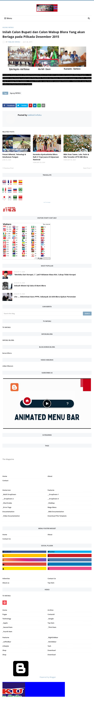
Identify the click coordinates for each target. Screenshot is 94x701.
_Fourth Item (7, 631)
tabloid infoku (14, 42)
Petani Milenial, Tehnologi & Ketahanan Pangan (14, 155)
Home (4, 476)
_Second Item (7, 627)
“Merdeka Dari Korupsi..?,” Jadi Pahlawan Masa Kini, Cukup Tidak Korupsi (45, 274)
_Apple (5, 623)
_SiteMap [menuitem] (51, 503)
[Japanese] (4, 200)
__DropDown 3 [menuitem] (53, 499)
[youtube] (24, 564)
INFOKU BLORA (8, 340)
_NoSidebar (52, 642)
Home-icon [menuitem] (6, 490)
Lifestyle (5, 646)
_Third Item (52, 627)
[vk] (70, 559)
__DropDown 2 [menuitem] (8, 499)
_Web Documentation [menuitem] (56, 511)
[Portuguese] (21, 192)
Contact (5, 480)
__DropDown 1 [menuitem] (53, 494)
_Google (51, 619)
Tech (49, 646)
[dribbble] (70, 568)
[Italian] (4, 192)
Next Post (86, 168)
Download (52, 650)
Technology (6, 619)
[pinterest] (70, 522)
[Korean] (10, 200)
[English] (4, 184)
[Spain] (21, 184)
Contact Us (6, 539)
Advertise (6, 578)
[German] (15, 184)
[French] (10, 184)
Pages (4, 614)
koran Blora (7, 353)
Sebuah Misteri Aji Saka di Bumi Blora (30, 285)
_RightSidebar (53, 637)
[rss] (24, 555)
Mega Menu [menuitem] (52, 507)
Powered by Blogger (47, 677)
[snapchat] (24, 568)
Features (5, 637)
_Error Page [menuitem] (6, 507)
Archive (50, 610)
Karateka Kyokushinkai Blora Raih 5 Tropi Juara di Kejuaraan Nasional (46, 157)
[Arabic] (15, 200)
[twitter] (70, 552)
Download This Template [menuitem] (57, 516)
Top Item (51, 583)
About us (5, 583)
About (50, 476)
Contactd (51, 614)
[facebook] (24, 552)
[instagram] (24, 522)
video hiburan (7, 366)
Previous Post (9, 168)
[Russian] (15, 192)
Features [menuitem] (51, 490)
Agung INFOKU (8, 27)
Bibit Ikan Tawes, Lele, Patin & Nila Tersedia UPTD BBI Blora (76, 155)
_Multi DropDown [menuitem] (9, 494)
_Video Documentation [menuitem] (11, 516)
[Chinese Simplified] (21, 200)
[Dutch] (10, 192)
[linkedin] (70, 564)
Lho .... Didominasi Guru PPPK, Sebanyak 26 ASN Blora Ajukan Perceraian (45, 297)
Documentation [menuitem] (8, 511)
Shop (4, 650)
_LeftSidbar (6, 642)
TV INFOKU (6, 327)
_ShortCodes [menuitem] (7, 503)
